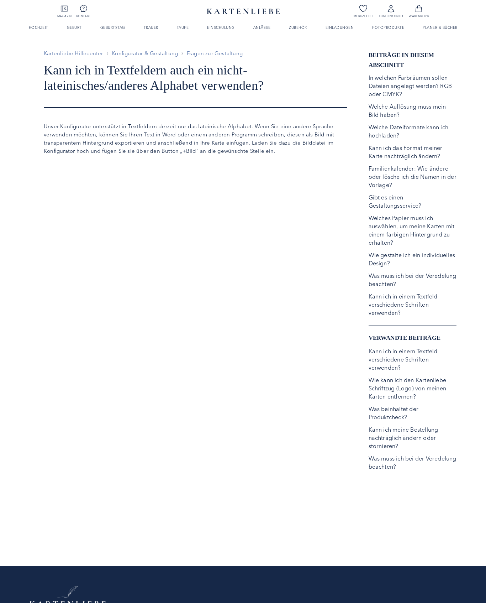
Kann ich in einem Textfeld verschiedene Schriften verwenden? (403, 304)
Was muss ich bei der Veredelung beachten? (412, 279)
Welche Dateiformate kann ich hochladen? (409, 131)
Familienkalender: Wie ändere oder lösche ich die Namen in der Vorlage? (412, 176)
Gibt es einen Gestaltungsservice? (395, 201)
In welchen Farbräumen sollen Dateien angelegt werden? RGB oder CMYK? (410, 86)
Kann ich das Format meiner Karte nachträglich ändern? (406, 152)
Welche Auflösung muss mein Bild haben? (407, 110)
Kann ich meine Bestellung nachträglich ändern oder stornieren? (403, 437)
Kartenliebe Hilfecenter (73, 53)
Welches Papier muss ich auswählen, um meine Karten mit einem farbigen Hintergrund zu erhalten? (412, 230)
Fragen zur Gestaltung (215, 53)
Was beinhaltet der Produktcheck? (394, 413)
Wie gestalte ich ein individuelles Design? (412, 259)
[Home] (68, 596)
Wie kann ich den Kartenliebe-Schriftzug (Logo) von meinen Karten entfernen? (408, 388)
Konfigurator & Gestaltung (145, 53)
